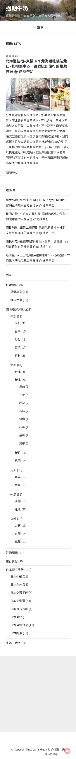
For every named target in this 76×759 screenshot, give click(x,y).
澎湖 (18, 501)
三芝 (22, 394)
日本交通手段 (19, 592)
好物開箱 (12, 552)
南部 (13, 470)
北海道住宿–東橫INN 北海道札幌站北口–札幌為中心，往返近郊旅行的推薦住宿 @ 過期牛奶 (36, 66)
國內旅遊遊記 (15, 309)
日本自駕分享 (19, 625)
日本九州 (16, 584)
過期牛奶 (17, 8)
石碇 (22, 427)
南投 (18, 323)
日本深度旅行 (15, 569)
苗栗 (18, 347)
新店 (22, 411)
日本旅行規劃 (19, 609)
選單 (40, 27)
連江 (18, 509)
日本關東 (16, 633)
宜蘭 (18, 533)
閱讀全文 (12, 172)
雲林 (18, 355)
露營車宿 (16, 291)
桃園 (18, 460)
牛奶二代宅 (13, 643)
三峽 (22, 386)
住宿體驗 (12, 285)
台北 (18, 371)
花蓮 (18, 541)
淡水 (22, 419)
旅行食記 (12, 561)
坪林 (22, 402)
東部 (13, 518)
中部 (13, 316)
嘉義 (18, 477)
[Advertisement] (38, 694)
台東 (18, 525)
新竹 (18, 452)
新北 (18, 379)
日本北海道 (17, 600)
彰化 (18, 339)
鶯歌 (22, 443)
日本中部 (16, 576)
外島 (13, 494)
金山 (22, 435)
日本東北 (16, 617)
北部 (13, 365)
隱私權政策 (51, 754)
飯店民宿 (16, 300)
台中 (18, 331)
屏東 (18, 485)
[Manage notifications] (67, 751)
